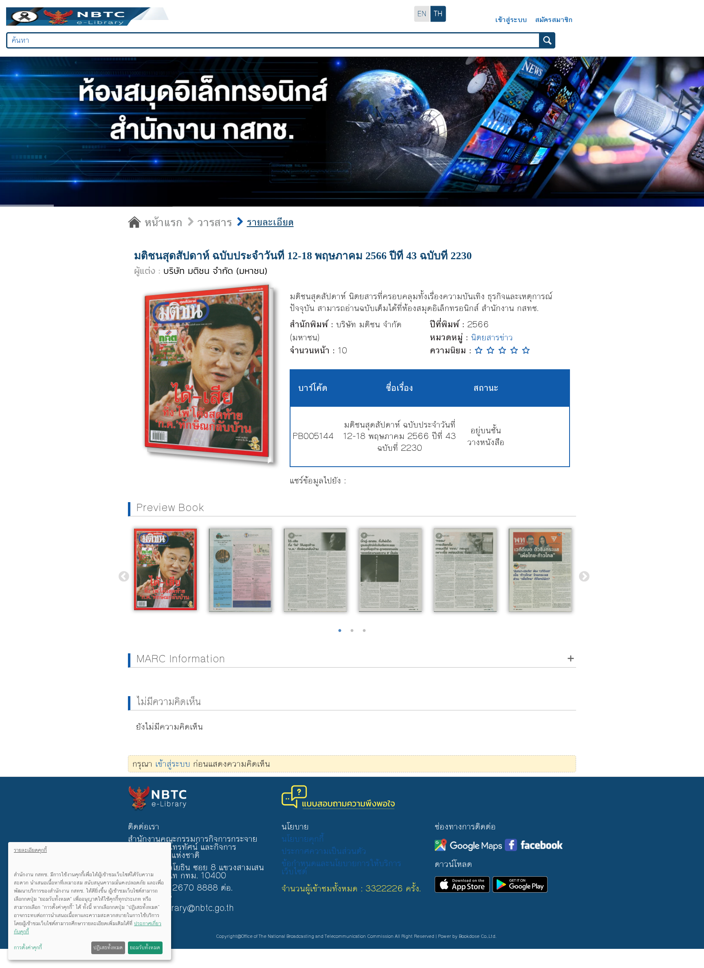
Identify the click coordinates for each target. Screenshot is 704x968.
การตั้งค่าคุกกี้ (28, 948)
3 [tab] (364, 631)
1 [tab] (340, 631)
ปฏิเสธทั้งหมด (108, 948)
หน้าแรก (158, 223)
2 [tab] (352, 631)
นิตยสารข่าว (492, 337)
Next (582, 575)
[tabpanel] (165, 569)
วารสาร (206, 222)
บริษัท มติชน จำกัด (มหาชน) (215, 271)
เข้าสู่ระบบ (511, 19)
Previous (122, 575)
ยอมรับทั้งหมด (145, 948)
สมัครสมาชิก (553, 19)
